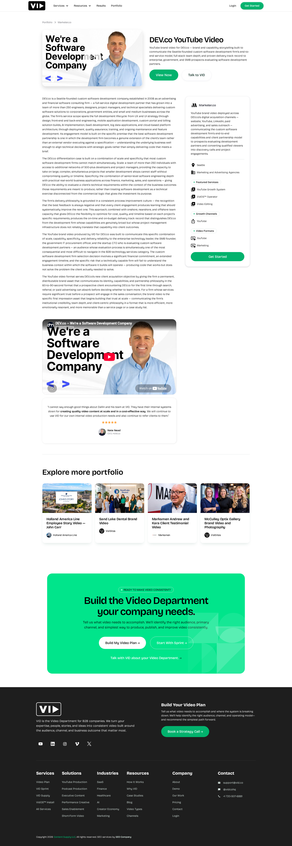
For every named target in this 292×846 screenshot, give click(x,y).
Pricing (176, 802)
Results (101, 5)
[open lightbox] (92, 58)
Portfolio (116, 5)
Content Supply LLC (65, 837)
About (176, 782)
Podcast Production (74, 788)
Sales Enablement (73, 809)
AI (98, 802)
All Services (43, 809)
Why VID (132, 788)
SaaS (100, 782)
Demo (176, 788)
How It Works (135, 782)
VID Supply (43, 795)
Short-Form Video (73, 815)
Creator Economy (108, 809)
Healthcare (104, 795)
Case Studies (135, 795)
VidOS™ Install (45, 802)
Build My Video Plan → (122, 643)
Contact (177, 809)
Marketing (103, 815)
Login (232, 5)
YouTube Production (74, 782)
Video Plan (43, 782)
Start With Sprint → (172, 643)
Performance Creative (75, 802)
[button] (60, 5)
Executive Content (73, 795)
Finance (102, 788)
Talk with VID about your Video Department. (145, 658)
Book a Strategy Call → (185, 731)
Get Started (252, 5)
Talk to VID (196, 75)
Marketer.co (64, 22)
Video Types (134, 809)
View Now (164, 75)
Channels (132, 815)
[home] (36, 5)
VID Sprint (42, 788)
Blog (129, 802)
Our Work (178, 795)
